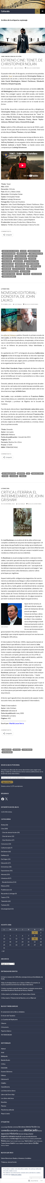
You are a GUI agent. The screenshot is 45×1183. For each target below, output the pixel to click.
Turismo (3, 905)
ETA (28, 473)
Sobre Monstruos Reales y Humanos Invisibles (16, 1158)
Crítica (3, 1064)
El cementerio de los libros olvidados (13, 1012)
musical (18, 1136)
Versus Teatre (5, 1145)
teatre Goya (21, 1141)
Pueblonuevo (5, 890)
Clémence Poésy (21, 256)
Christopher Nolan (36, 253)
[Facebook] (2, 799)
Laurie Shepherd (8, 266)
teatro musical (23, 1143)
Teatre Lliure (28, 1141)
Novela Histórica (5, 1138)
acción (23, 251)
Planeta (3, 1106)
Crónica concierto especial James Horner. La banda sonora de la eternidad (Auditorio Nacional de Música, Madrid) (21, 989)
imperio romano (8, 1136)
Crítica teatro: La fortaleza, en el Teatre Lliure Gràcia (18, 994)
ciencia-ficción (8, 256)
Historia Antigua (23, 1134)
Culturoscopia (5, 848)
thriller (26, 274)
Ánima (3, 825)
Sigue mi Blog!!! (7, 782)
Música (3, 886)
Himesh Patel (18, 261)
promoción (38, 1138)
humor (31, 1134)
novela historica (31, 1136)
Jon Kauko (14, 476)
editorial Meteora (9, 335)
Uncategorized (6, 909)
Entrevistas (5, 867)
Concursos (4, 844)
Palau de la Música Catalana (26, 1138)
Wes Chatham (36, 274)
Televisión (4, 901)
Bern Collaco (22, 253)
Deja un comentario (33, 68)
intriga (5, 476)
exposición (5, 1134)
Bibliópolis (4, 1056)
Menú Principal (42, 11)
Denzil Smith (33, 256)
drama (40, 1131)
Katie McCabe (20, 263)
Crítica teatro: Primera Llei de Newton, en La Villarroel (18, 998)
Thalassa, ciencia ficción (9, 1162)
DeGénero (4, 851)
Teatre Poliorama (37, 1141)
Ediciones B (5, 1079)
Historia (3, 874)
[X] (6, 799)
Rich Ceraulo (25, 271)
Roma (3, 1141)
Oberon (3, 1023)
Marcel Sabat (36, 266)
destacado (31, 1130)
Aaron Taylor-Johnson (10, 251)
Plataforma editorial (7, 1110)
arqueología (4, 1127)
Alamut (3, 1049)
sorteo (8, 1141)
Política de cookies (16, 1174)
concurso (21, 1130)
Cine (2, 56)
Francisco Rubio (37, 473)
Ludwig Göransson (22, 266)
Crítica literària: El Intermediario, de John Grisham (22, 496)
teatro (12, 1143)
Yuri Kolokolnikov (9, 276)
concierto (14, 1130)
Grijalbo (3, 1083)
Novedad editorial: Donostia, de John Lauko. (19, 296)
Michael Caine (31, 268)
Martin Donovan (18, 268)
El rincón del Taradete (8, 1016)
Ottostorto (5, 1027)
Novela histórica (7, 882)
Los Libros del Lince (7, 1098)
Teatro (3, 897)
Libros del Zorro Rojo (8, 1094)
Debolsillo (4, 1068)
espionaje (32, 258)
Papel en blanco (6, 1031)
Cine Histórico (6, 840)
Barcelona (22, 1127)
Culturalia (5, 11)
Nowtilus (4, 1102)
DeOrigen (4, 859)
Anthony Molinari (9, 253)
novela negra (7, 752)
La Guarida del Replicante (9, 1019)
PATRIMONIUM (6, 1035)
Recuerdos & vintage (8, 893)
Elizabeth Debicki (20, 258)
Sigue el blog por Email (10, 765)
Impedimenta (5, 1087)
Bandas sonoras (13, 1127)
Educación (4, 863)
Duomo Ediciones (6, 1071)
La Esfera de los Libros (8, 1091)
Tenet (19, 274)
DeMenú (4, 855)
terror (31, 1143)
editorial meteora (9, 473)
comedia (5, 1130)
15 (35, 939)
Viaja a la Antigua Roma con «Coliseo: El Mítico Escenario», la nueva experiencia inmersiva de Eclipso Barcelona (20, 983)
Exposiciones (5, 870)
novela (23, 1136)
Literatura (5, 289)
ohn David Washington (10, 271)
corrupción (7, 749)
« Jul (3, 951)
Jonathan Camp (8, 263)
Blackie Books (5, 1060)
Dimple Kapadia (7, 258)
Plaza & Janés (5, 1113)
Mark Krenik (6, 268)
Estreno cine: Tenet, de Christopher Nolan (22, 62)
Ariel (2, 1052)
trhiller (23, 476)
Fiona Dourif (7, 261)
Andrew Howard (34, 251)
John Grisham (27, 749)
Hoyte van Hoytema (31, 261)
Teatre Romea (5, 1143)
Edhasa (3, 1075)
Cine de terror (6, 836)
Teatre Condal (14, 1141)
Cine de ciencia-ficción (12, 56)
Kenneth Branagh (33, 263)
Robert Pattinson (8, 274)
